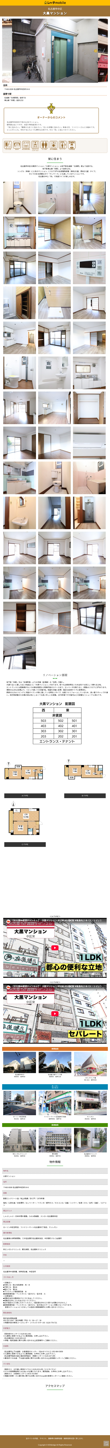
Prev (14, 51)
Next (95, 51)
